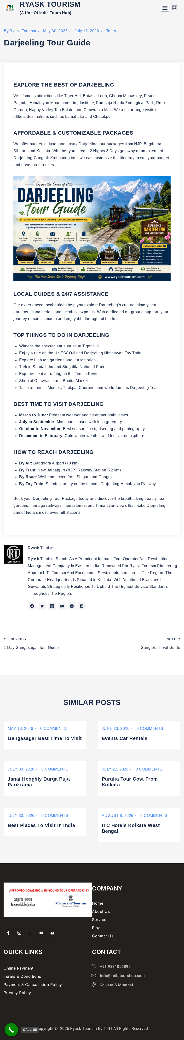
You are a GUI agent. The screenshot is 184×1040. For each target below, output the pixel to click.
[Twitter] (30, 933)
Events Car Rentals (125, 738)
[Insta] (19, 933)
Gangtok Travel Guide (160, 643)
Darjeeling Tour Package (55, 498)
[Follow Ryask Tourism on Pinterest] (82, 606)
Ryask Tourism (22, 31)
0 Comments (53, 729)
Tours (111, 31)
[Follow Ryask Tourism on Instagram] (52, 606)
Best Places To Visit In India (41, 825)
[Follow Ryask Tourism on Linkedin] (72, 606)
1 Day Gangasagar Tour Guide (31, 643)
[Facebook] (8, 933)
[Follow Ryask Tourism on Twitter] (42, 606)
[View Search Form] (174, 8)
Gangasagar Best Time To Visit (45, 738)
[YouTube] (41, 933)
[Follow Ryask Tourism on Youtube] (62, 606)
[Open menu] (165, 8)
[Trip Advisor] (52, 933)
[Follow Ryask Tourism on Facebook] (32, 606)
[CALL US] (11, 1029)
